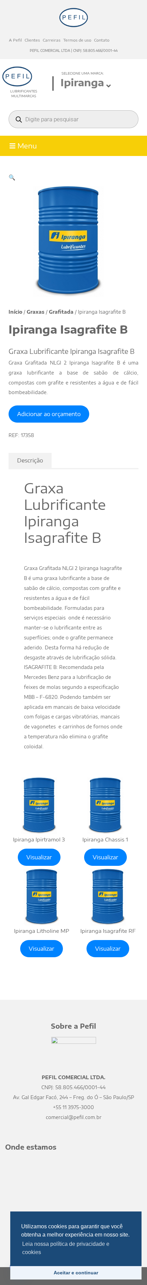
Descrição (30, 460)
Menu (26, 145)
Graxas (35, 312)
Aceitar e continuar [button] (76, 1272)
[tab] (30, 460)
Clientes (32, 39)
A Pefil (15, 39)
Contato (101, 39)
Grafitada (61, 312)
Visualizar (39, 857)
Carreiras (52, 39)
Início (15, 312)
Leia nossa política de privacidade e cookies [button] (65, 1248)
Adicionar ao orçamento (49, 414)
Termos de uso (77, 39)
